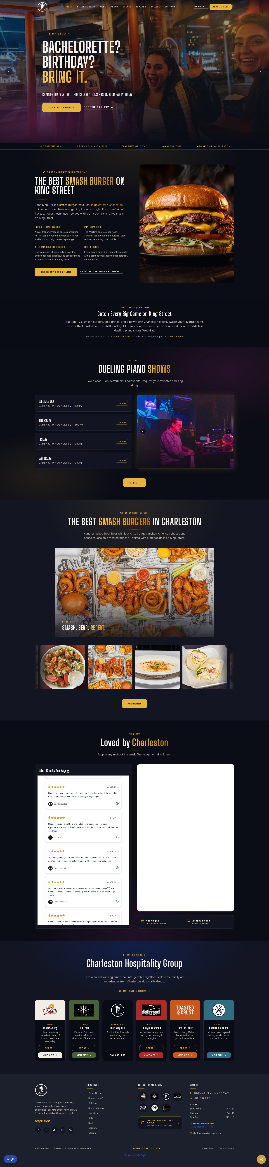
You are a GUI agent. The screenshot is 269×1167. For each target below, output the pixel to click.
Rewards (141, 7)
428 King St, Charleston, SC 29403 (211, 1093)
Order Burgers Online (56, 272)
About (114, 7)
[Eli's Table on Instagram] (154, 1096)
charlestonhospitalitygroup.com (207, 1133)
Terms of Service (226, 1148)
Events (127, 7)
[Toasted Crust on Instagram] (143, 1108)
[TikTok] (54, 1130)
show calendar (175, 336)
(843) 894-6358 (202, 1098)
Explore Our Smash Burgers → (101, 271)
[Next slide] (260, 71)
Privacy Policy (208, 1148)
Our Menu (93, 1113)
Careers (92, 1128)
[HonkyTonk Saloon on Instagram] (177, 1096)
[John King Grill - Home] (42, 7)
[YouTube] (62, 1130)
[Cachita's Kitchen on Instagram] (154, 1108)
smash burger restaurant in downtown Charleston (91, 204)
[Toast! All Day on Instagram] (143, 1096)
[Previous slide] (8, 71)
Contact (170, 7)
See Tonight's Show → (91, 109)
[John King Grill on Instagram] (166, 1096)
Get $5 (48, 1048)
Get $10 (10, 1159)
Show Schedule (96, 1108)
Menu (103, 7)
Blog (90, 1123)
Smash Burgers (86, 7)
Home (69, 7)
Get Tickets (134, 482)
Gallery (155, 7)
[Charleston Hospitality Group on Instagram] (166, 1108)
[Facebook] (38, 1130)
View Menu (56, 110)
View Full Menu (134, 703)
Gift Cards (93, 1103)
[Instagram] (46, 1130)
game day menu (122, 336)
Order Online (95, 1093)
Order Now (201, 6)
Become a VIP (95, 1098)
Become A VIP (221, 7)
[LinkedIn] (70, 1130)
